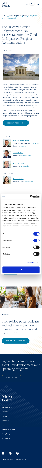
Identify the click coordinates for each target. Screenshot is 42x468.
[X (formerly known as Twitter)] (3, 453)
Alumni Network (7, 407)
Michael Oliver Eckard (21, 140)
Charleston (35, 143)
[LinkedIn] (10, 453)
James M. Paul (18, 152)
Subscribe (5, 412)
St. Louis (24, 155)
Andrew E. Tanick (19, 163)
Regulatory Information (9, 425)
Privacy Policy (6, 434)
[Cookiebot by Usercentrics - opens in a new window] (30, 196)
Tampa (29, 155)
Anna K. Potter (18, 178)
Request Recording (16, 123)
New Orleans (29, 181)
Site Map (4, 416)
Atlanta (23, 146)
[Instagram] (17, 453)
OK (21, 269)
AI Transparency (6, 438)
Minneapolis (25, 166)
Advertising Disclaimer (9, 429)
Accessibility (5, 420)
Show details (30, 263)
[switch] (36, 240)
